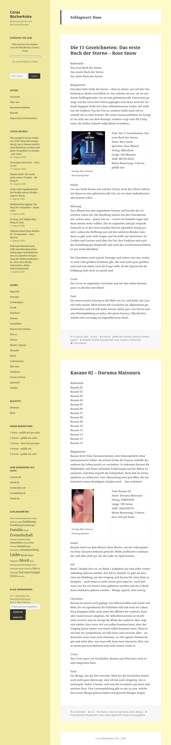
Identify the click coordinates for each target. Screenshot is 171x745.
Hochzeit (13, 546)
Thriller (14, 387)
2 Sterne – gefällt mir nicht (23, 437)
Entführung (29, 521)
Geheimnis (22, 539)
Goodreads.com (18, 487)
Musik (32, 561)
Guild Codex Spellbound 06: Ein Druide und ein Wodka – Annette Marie (24, 192)
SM (39, 569)
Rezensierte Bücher (20, 107)
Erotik (13, 307)
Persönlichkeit (15, 565)
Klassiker (14, 350)
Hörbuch (14, 407)
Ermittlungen (28, 525)
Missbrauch (14, 561)
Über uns (14, 102)
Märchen (14, 366)
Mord (24, 560)
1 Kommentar (80, 343)
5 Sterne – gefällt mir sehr (23, 454)
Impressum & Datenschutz (23, 118)
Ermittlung (16, 525)
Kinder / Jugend (18, 345)
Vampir (35, 572)
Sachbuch (15, 371)
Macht (24, 555)
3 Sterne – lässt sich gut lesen (25, 443)
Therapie (14, 572)
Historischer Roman (20, 329)
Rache (21, 569)
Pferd (24, 565)
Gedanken (13, 539)
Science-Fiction (17, 377)
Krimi (13, 355)
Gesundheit (16, 323)
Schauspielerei (137, 715)
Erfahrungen (16, 302)
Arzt (12, 518)
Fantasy (14, 318)
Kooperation (91, 715)
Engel (20, 522)
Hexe (31, 542)
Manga (139, 711)
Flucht (25, 530)
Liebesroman (17, 361)
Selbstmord (28, 569)
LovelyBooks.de (18, 493)
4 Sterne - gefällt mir (112, 336)
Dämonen (14, 522)
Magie (30, 555)
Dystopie (14, 296)
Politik (28, 565)
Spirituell (15, 382)
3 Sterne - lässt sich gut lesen (114, 711)
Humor (13, 339)
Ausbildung (18, 518)
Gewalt (26, 543)
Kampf (21, 546)
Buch (12, 412)
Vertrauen (21, 576)
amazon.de (15, 477)
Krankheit (26, 549)
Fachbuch (15, 312)
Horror (13, 334)
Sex (35, 568)
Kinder (28, 546)
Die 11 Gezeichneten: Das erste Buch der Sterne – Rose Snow (105, 50)
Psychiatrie (14, 569)
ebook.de (14, 482)
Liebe (15, 554)
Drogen (34, 518)
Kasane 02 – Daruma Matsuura (105, 372)
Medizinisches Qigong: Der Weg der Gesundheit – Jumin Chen (24, 207)
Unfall (27, 572)
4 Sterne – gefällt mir (21, 448)
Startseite (15, 96)
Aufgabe (86, 339)
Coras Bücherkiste (21, 14)
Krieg (35, 549)
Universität (135, 339)
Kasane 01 (76, 387)
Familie (16, 529)
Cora (95, 336)
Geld (28, 539)
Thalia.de (15, 498)
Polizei (34, 565)
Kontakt (14, 112)
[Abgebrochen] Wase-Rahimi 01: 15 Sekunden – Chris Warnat (24, 234)
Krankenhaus (15, 550)
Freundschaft (21, 535)
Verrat (13, 576)
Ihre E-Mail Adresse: (20, 602)
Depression (27, 518)
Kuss (116, 339)
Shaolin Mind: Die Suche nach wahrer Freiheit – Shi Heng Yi (23, 177)
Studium (124, 339)
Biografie (14, 291)
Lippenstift (116, 715)
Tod (21, 572)
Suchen (34, 76)
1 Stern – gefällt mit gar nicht (25, 432)
